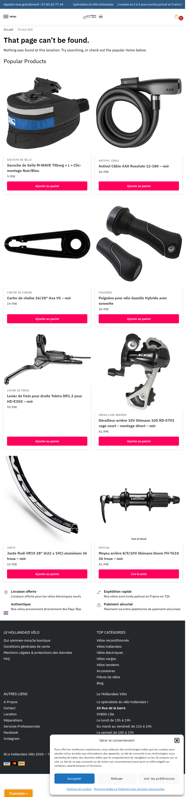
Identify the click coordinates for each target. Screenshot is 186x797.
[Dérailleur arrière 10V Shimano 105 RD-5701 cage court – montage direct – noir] (138, 371)
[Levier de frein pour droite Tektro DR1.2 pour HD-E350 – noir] (47, 359)
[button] (177, 740)
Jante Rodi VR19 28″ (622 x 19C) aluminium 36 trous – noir (47, 556)
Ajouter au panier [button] (47, 186)
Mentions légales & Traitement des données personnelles (129, 789)
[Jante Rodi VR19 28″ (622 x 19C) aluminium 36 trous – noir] (47, 499)
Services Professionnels (22, 726)
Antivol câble (109, 160)
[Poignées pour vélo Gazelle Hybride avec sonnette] (138, 244)
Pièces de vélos (108, 677)
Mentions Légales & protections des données (38, 652)
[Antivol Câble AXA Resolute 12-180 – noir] (138, 112)
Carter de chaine (19, 292)
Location (10, 714)
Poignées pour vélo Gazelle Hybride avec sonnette (133, 301)
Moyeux (104, 547)
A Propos (10, 702)
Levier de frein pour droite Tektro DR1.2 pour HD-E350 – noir (44, 399)
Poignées (105, 292)
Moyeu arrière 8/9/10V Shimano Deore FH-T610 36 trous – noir (139, 556)
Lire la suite (139, 574)
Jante (11, 547)
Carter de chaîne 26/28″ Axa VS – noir (39, 298)
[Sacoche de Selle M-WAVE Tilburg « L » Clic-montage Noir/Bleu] (47, 112)
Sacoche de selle (19, 159)
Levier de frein (18, 390)
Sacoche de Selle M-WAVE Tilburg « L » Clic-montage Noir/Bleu (44, 168)
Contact (9, 708)
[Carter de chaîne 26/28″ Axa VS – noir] (47, 244)
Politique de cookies (79, 789)
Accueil (8, 29)
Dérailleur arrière (113, 414)
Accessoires (106, 671)
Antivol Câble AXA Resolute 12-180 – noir (134, 166)
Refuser (117, 778)
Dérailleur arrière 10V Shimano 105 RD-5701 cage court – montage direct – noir (136, 423)
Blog (100, 683)
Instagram (12, 738)
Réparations (13, 720)
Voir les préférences (159, 778)
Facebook (11, 732)
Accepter (74, 778)
